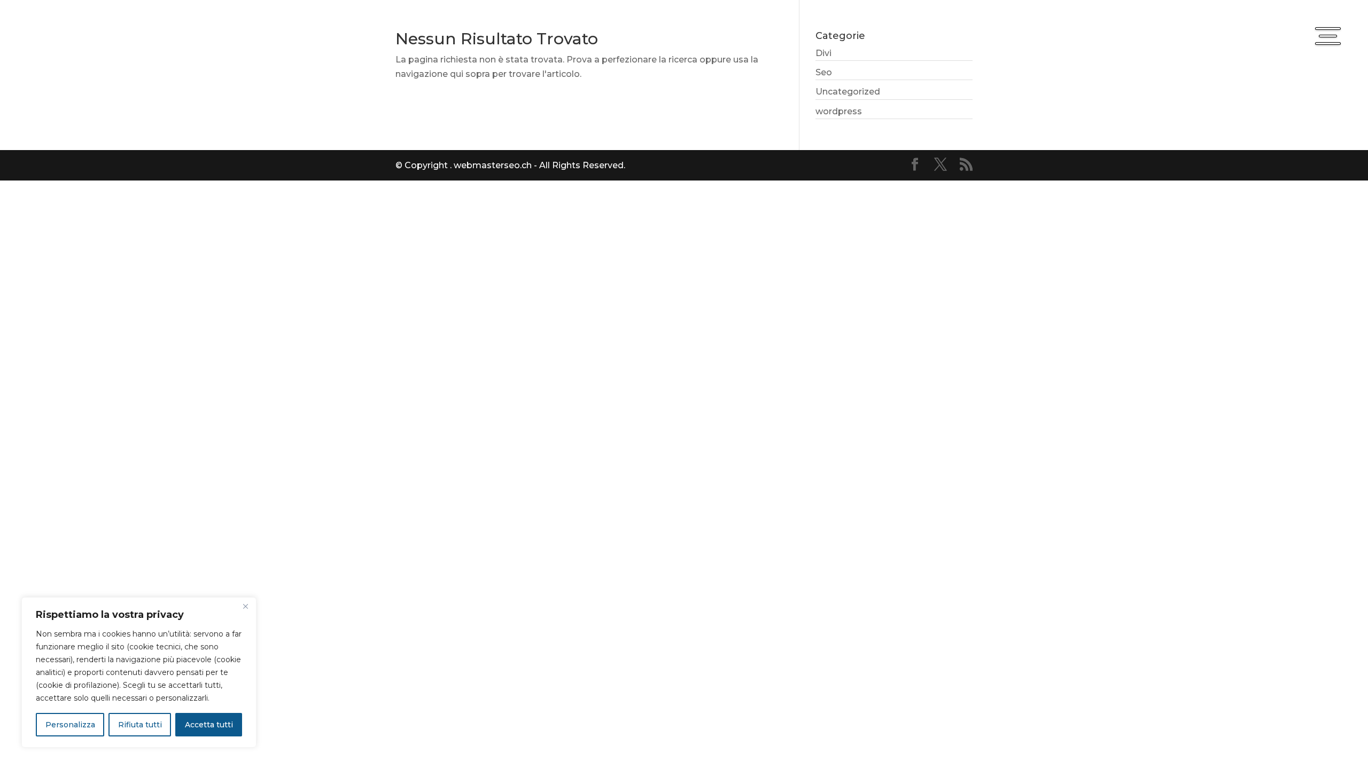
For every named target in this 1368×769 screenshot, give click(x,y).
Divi (823, 53)
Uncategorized (847, 92)
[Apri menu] (1328, 36)
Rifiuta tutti (140, 724)
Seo (823, 72)
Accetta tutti (209, 724)
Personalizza (70, 724)
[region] (138, 672)
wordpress (838, 111)
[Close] (245, 606)
